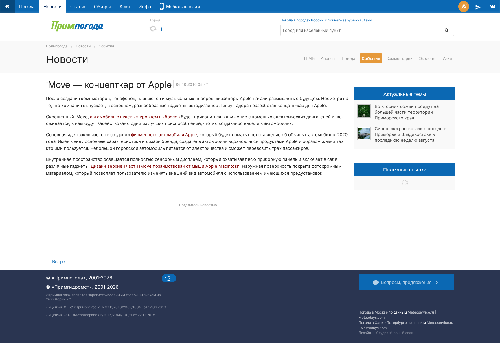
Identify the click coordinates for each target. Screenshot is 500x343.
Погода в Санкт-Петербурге (383, 322)
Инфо (145, 6)
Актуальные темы (404, 93)
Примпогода (57, 46)
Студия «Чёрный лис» (394, 333)
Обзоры (102, 6)
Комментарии (400, 58)
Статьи (77, 6)
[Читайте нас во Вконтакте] (492, 6)
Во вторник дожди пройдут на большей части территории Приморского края (407, 112)
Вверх (59, 261)
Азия (125, 6)
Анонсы (328, 58)
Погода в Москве (373, 312)
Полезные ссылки (405, 169)
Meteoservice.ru (421, 312)
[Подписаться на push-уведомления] (464, 6)
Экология (428, 58)
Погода (27, 6)
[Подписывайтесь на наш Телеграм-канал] (478, 6)
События (106, 46)
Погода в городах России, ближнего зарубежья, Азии (326, 20)
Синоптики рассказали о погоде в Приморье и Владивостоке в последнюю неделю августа (410, 134)
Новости (52, 6)
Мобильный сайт (183, 6)
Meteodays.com (372, 317)
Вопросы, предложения (406, 282)
